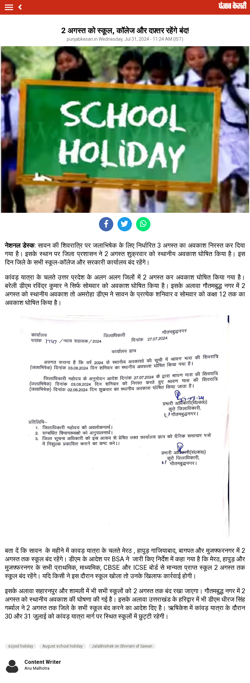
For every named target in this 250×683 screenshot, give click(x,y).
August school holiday (62, 646)
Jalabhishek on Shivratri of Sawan (122, 646)
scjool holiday (20, 646)
